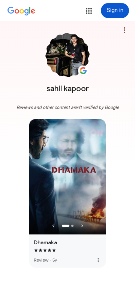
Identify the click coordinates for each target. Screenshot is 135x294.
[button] (88, 10)
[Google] (21, 11)
